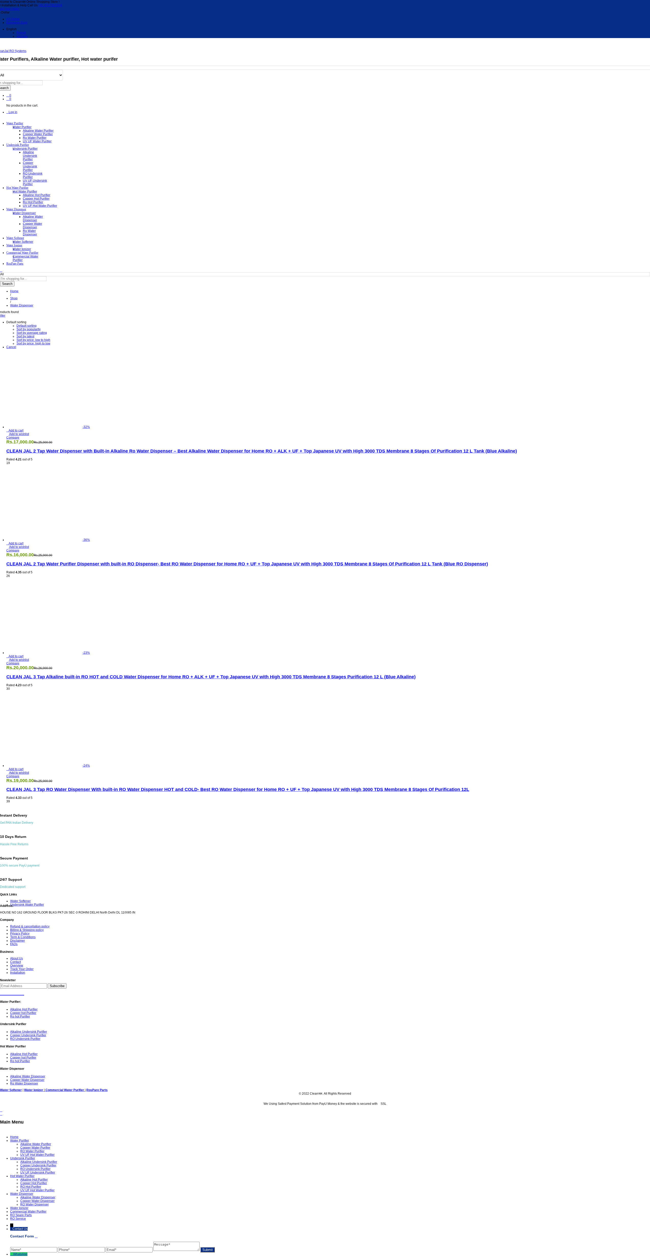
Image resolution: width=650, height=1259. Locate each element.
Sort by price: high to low (33, 343)
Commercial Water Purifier (28, 1211)
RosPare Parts (14, 263)
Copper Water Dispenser (32, 225)
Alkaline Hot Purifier (36, 195)
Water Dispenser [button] (16, 209)
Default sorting (27, 325)
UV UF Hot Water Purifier (40, 206)
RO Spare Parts (21, 1215)
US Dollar (13, 19)
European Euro (16, 22)
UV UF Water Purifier (37, 141)
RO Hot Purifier (30, 1186)
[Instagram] (21, 992)
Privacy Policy (19, 933)
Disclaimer (17, 940)
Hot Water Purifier (22, 1176)
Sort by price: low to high (33, 340)
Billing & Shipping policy (27, 930)
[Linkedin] (16, 992)
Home (14, 1137)
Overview (16, 965)
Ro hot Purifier (33, 202)
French (21, 33)
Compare (12, 437)
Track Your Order (22, 969)
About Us (16, 958)
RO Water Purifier (32, 1151)
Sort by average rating (32, 333)
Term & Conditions (23, 937)
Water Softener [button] (15, 238)
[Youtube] (12, 992)
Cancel (11, 347)
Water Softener (23, 242)
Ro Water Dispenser (30, 232)
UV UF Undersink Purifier (37, 1172)
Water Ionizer (22, 249)
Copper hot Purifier (36, 198)
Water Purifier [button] (14, 123)
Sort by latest (25, 336)
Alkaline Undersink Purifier (30, 155)
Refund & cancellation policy (30, 926)
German (22, 36)
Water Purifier (19, 1140)
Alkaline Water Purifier (38, 130)
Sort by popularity (29, 329)
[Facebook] (2, 992)
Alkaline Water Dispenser (33, 218)
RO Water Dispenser (34, 1204)
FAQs (14, 944)
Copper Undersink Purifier (30, 166)
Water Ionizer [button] (14, 245)
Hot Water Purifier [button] (17, 187)
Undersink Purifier (22, 1158)
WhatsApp (20, 1254)
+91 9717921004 (50, 5)
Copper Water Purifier (38, 134)
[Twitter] (7, 992)
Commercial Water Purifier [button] (22, 252)
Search (7, 284)
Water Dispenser (21, 1194)
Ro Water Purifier (34, 138)
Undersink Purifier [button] (17, 145)
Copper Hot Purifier (33, 1183)
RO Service (18, 1218)
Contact (15, 962)
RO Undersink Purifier (32, 175)
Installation (17, 972)
